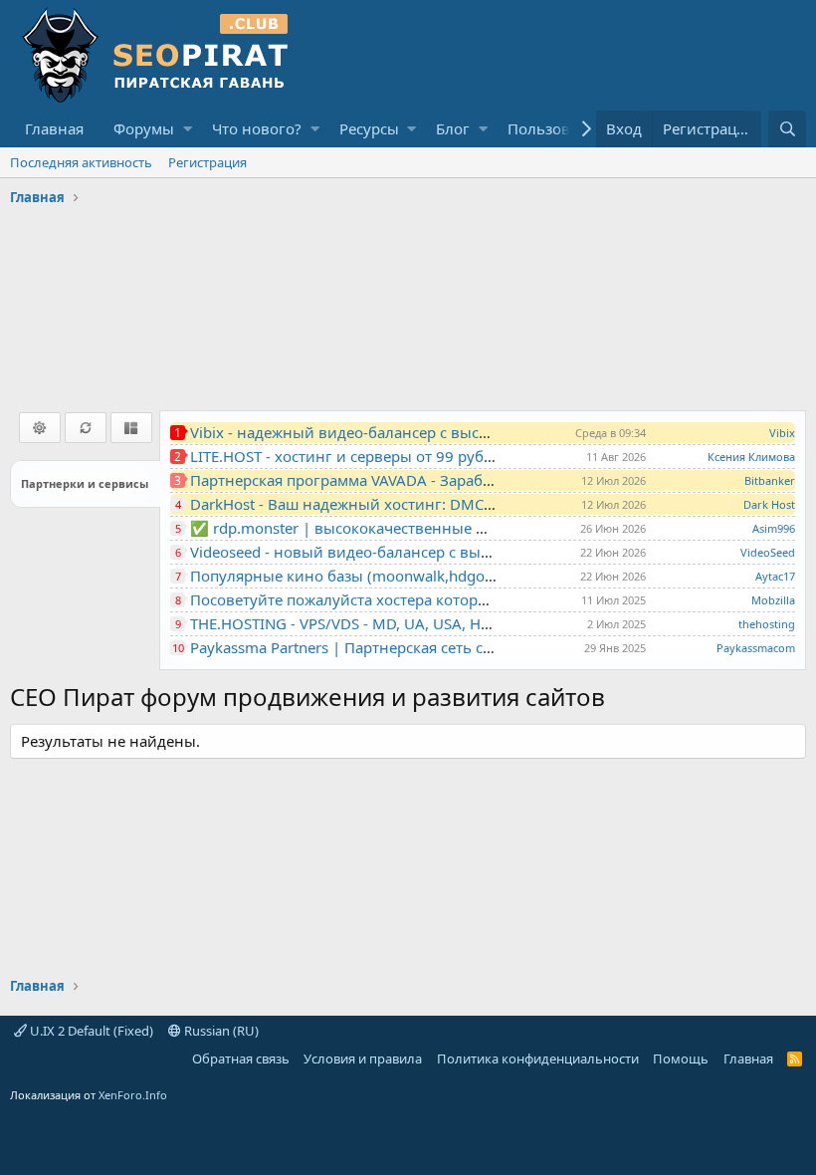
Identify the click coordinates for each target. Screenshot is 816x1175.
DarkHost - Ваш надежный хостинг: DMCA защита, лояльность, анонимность (471, 504)
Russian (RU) (220, 1031)
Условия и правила (363, 1058)
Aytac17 (775, 576)
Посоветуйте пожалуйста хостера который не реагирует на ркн (421, 599)
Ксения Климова (751, 456)
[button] (187, 129)
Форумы (143, 128)
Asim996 (773, 528)
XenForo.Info (133, 1094)
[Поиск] (787, 129)
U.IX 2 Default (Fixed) (90, 1031)
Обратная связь (241, 1058)
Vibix (782, 432)
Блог (453, 128)
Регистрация (207, 162)
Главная (54, 128)
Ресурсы (369, 128)
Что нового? (257, 128)
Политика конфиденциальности (538, 1058)
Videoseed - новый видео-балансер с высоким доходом (391, 552)
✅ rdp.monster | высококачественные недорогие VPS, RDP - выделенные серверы (492, 528)
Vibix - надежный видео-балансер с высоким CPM (371, 432)
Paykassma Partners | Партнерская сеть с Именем (368, 647)
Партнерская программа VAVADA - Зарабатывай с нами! (392, 480)
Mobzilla (773, 599)
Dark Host (769, 504)
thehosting (766, 623)
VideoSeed (767, 552)
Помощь (681, 1058)
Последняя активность (81, 162)
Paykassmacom (755, 647)
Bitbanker (769, 480)
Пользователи (560, 128)
